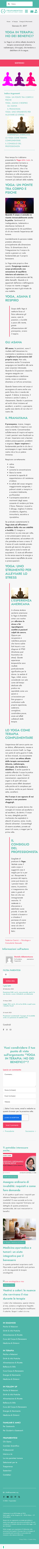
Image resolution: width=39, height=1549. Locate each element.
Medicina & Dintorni (17, 1242)
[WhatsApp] (7, 1029)
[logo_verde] (12, 10)
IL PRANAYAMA (13, 109)
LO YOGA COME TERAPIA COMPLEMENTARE (16, 139)
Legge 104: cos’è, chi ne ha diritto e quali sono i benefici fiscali (19, 1005)
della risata (23, 160)
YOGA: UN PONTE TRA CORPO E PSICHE (19, 98)
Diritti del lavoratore (10, 1177)
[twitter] (19, 1497)
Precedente (9, 1131)
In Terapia (7, 1242)
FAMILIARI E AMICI (12, 1422)
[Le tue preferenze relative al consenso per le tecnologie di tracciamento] (3, 1547)
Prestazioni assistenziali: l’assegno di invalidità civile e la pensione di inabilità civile (19, 1017)
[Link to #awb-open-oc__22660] (26, 11)
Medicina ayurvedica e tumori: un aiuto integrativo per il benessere (17, 1254)
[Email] (10, 1029)
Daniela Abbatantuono (23, 956)
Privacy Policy (23, 1539)
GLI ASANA (12, 106)
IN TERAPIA (8, 1350)
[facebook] (4, 1497)
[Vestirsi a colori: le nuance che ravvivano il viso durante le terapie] (13, 1281)
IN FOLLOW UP (10, 1386)
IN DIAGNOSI (9, 1322)
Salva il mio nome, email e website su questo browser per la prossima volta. (19, 1110)
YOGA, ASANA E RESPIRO (16, 103)
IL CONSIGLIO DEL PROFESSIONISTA (13, 145)
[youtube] (8, 1497)
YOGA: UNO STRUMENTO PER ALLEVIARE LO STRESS (18, 113)
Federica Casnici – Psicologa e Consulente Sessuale (17, 941)
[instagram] (11, 1497)
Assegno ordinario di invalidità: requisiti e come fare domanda (19, 1186)
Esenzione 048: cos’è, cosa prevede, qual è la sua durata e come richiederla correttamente (19, 993)
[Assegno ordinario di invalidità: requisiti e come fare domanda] (19, 1154)
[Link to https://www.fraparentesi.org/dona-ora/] (36, 11)
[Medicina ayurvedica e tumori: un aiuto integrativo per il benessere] (19, 1220)
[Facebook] (3, 1029)
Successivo (29, 1131)
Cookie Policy (32, 1539)
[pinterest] (15, 1497)
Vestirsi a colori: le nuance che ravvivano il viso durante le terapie (19, 1294)
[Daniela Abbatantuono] (9, 957)
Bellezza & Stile (9, 1285)
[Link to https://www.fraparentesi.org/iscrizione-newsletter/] (31, 11)
